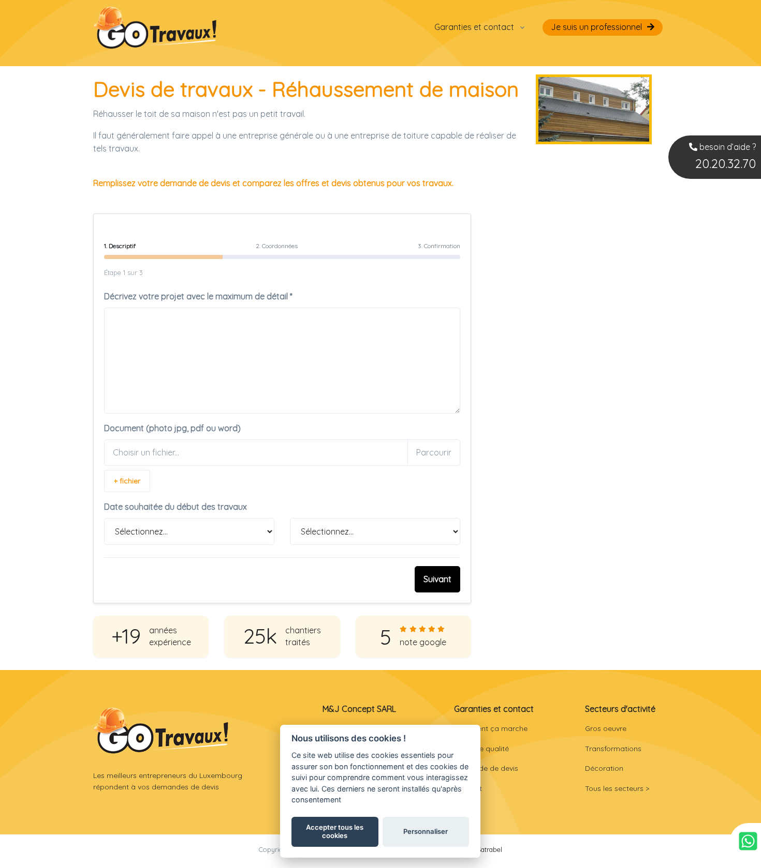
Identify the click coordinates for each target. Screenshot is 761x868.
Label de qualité (481, 748)
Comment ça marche (491, 728)
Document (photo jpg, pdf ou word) (172, 428)
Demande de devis (486, 768)
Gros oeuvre (605, 728)
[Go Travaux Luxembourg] (155, 27)
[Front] (161, 730)
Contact (468, 788)
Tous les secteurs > (617, 788)
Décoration (604, 768)
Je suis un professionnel (596, 27)
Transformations (613, 748)
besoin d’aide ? (725, 157)
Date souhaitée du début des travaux (175, 506)
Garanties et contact (474, 27)
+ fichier (127, 480)
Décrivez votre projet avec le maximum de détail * (198, 296)
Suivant (437, 579)
